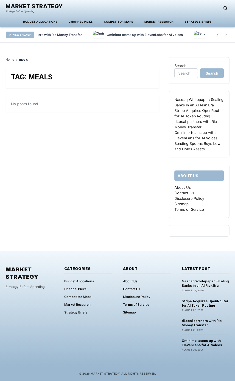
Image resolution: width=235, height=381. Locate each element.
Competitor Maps (118, 21)
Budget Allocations (40, 21)
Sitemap (181, 204)
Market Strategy (34, 6)
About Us (182, 187)
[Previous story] (218, 35)
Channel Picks (81, 21)
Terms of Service (189, 209)
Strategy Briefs (198, 21)
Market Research (159, 21)
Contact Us (184, 193)
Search (180, 65)
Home (10, 59)
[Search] (225, 8)
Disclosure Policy (189, 198)
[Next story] (226, 35)
